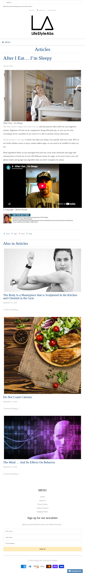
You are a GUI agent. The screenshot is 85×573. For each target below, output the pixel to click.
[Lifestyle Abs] (42, 26)
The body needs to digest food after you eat (20, 126)
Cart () (41, 10)
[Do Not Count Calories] (42, 355)
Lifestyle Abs (37, 560)
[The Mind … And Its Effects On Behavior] (42, 437)
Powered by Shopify (50, 560)
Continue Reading (10, 309)
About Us (42, 500)
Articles (42, 49)
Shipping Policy (42, 512)
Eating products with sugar (14, 140)
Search (42, 497)
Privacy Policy (42, 504)
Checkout (52, 10)
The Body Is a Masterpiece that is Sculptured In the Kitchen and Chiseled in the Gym (40, 297)
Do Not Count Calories (17, 397)
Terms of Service (42, 508)
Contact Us (76, 571)
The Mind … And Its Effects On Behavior (29, 462)
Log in (31, 10)
